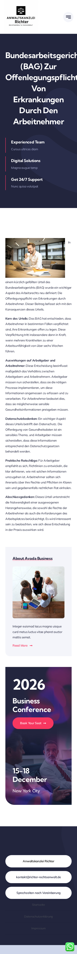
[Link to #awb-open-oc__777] (68, 17)
